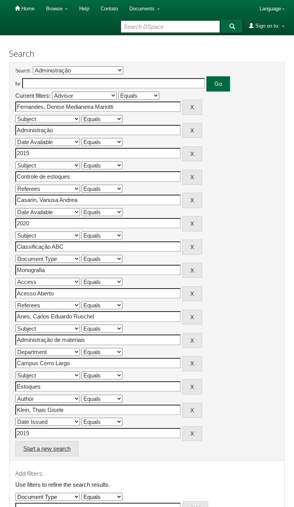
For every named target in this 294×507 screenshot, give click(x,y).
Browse (55, 8)
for (18, 84)
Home (27, 8)
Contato (109, 8)
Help (84, 8)
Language (270, 8)
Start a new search (46, 448)
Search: (23, 71)
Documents (142, 8)
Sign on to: (267, 26)
